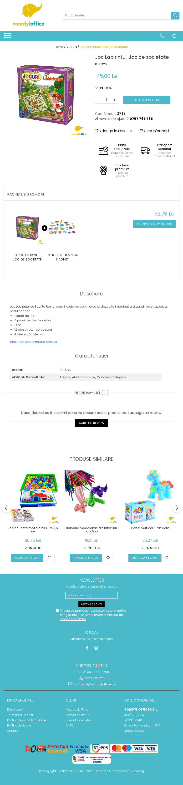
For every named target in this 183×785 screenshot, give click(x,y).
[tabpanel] (46, 95)
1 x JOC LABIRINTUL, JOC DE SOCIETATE (27, 257)
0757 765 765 (94, 678)
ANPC (69, 725)
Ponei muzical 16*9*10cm (150, 528)
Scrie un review (91, 423)
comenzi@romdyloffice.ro (94, 684)
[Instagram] (96, 648)
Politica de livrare (19, 725)
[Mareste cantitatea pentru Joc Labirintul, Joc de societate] (114, 100)
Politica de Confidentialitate (26, 720)
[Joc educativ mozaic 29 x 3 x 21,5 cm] (33, 497)
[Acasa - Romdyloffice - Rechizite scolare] (29, 15)
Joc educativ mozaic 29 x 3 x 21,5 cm (33, 530)
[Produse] (8, 36)
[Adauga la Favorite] (49, 558)
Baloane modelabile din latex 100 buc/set (91, 530)
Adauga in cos (146, 100)
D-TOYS (101, 64)
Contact (13, 731)
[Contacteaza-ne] (162, 35)
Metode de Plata (77, 709)
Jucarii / (73, 47)
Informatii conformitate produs (33, 341)
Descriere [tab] (91, 293)
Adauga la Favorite (115, 130)
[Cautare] (175, 16)
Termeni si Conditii (20, 715)
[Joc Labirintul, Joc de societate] (46, 95)
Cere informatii (156, 130)
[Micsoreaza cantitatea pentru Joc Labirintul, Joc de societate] (98, 100)
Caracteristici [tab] (91, 355)
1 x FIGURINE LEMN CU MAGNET (62, 257)
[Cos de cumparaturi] (174, 35)
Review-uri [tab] (91, 392)
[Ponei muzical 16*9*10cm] (150, 497)
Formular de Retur (78, 720)
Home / (60, 47)
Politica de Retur (77, 715)
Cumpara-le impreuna (154, 223)
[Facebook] (87, 648)
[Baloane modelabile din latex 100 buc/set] (91, 497)
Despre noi (15, 709)
